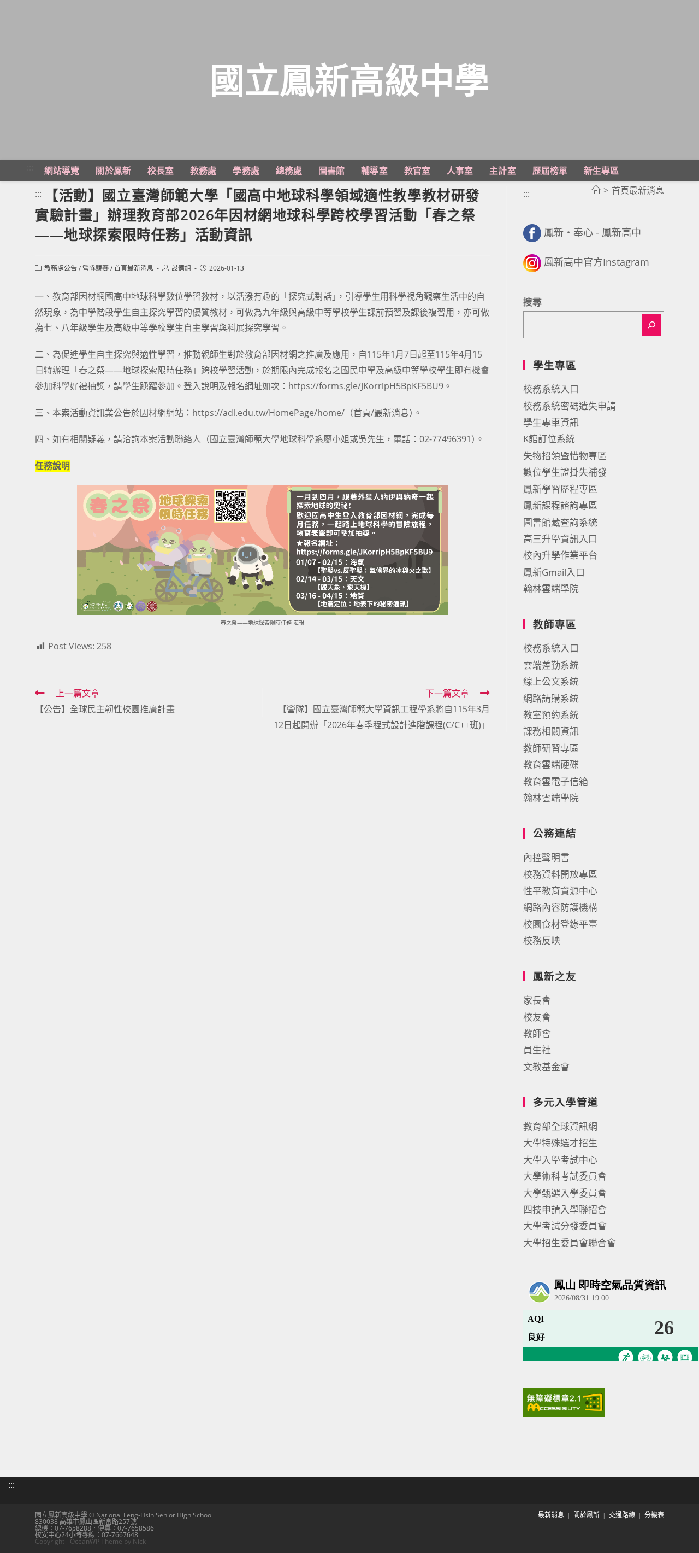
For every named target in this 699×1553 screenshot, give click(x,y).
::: (30, 167)
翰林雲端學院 (551, 588)
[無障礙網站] (564, 1401)
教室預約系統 (551, 714)
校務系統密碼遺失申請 (569, 406)
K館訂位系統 (549, 438)
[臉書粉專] (532, 232)
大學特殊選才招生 (560, 1142)
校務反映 (541, 940)
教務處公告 (60, 268)
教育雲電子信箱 (555, 781)
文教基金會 (546, 1066)
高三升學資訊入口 (560, 538)
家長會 (537, 1000)
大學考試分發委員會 (565, 1226)
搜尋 (532, 302)
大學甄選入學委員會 (565, 1193)
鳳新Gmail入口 (554, 572)
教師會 (537, 1033)
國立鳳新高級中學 (349, 79)
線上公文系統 (551, 681)
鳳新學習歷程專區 (560, 489)
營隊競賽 (95, 268)
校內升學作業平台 (560, 555)
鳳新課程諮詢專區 (560, 505)
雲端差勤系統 (551, 665)
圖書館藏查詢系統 (560, 522)
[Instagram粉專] (532, 261)
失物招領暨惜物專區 (565, 455)
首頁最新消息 (133, 268)
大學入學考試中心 (560, 1159)
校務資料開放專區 (560, 874)
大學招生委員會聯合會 (569, 1242)
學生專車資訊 (551, 422)
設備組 (181, 268)
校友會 (537, 1017)
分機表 (654, 1515)
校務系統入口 (551, 389)
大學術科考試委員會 (565, 1176)
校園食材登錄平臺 (560, 924)
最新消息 (551, 1515)
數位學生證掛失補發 (565, 472)
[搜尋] (651, 325)
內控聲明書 (546, 857)
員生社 (537, 1050)
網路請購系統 (551, 698)
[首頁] (595, 190)
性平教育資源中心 (560, 890)
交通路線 (622, 1515)
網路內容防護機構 (560, 907)
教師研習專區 (551, 748)
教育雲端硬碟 (551, 764)
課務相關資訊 (551, 731)
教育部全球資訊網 (560, 1126)
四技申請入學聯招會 (565, 1209)
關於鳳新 (586, 1515)
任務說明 (52, 466)
